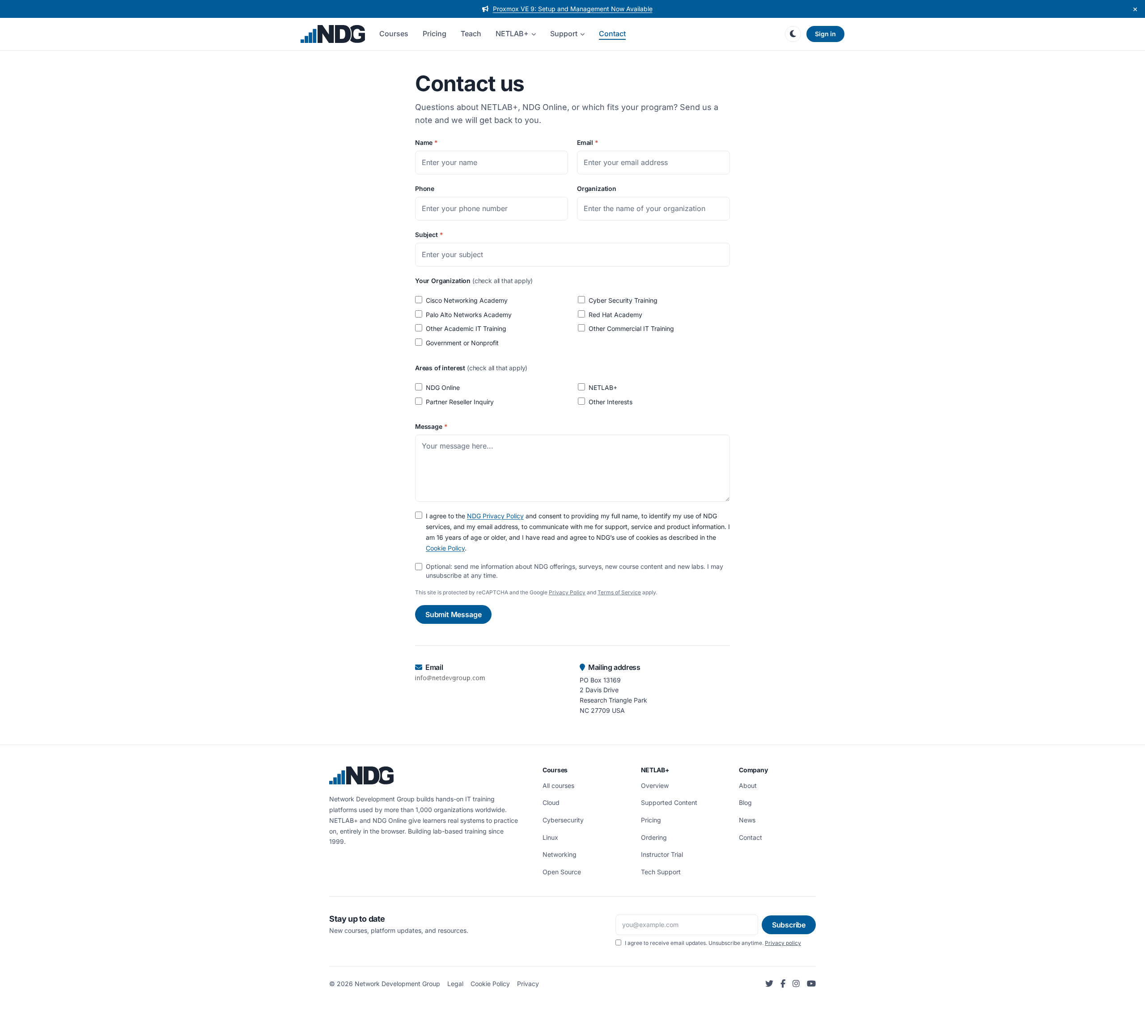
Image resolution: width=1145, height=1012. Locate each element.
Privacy (528, 983)
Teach (471, 33)
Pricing (434, 33)
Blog (745, 802)
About (748, 785)
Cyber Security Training (623, 300)
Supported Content (669, 802)
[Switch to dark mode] (793, 34)
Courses (393, 33)
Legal (455, 983)
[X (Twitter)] (769, 984)
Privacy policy (783, 943)
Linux (550, 837)
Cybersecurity (563, 820)
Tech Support (661, 872)
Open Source (562, 872)
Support (563, 33)
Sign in (825, 34)
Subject (429, 234)
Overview (655, 785)
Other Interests (610, 402)
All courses (558, 785)
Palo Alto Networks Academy (469, 314)
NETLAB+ (512, 33)
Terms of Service (619, 592)
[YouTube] (811, 984)
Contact (612, 33)
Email (587, 142)
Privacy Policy (567, 592)
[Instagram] (796, 984)
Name (426, 142)
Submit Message (453, 614)
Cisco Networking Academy (467, 300)
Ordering (654, 837)
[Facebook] (782, 984)
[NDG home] (333, 34)
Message (431, 426)
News (747, 820)
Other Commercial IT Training (631, 328)
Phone (424, 188)
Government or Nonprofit (462, 343)
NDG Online (443, 387)
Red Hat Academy (615, 314)
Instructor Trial (662, 854)
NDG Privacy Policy (495, 516)
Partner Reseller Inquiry (460, 402)
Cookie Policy (445, 548)
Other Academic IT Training (466, 328)
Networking (560, 854)
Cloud (551, 802)
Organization (596, 188)
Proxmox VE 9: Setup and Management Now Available (573, 9)
